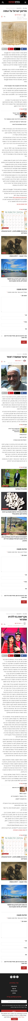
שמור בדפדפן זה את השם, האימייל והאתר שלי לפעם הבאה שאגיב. (15, 336)
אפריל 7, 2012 (21, 625)
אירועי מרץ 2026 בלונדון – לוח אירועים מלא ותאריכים (14, 232)
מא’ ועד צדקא (23, 437)
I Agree (14, 1019)
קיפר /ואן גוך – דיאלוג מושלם (18, 256)
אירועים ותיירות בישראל (10, 8)
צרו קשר (14, 988)
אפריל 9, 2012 (21, 363)
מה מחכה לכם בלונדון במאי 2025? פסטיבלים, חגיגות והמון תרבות (17, 280)
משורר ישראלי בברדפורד (16, 113)
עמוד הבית (25, 8)
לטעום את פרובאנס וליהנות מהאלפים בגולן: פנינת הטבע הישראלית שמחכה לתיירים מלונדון (14, 539)
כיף (3, 276)
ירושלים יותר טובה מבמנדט (19, 440)
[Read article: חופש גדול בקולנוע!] (14, 478)
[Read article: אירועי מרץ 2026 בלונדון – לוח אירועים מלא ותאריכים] (14, 220)
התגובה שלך (23, 295)
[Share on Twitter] (17, 49)
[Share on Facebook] (24, 49)
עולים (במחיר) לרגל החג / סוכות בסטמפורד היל (15, 119)
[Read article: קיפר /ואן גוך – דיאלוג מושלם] (14, 245)
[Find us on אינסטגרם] (17, 977)
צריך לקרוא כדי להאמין (21, 799)
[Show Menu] (25, 2)
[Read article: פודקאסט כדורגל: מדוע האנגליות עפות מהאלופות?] (23, 430)
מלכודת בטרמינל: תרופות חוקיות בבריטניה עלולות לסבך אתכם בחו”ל (14, 513)
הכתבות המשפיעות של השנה (19, 124)
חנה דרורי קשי (18, 15)
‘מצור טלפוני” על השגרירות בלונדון (18, 122)
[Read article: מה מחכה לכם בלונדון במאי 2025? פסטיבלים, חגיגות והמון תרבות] (14, 268)
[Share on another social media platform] (4, 49)
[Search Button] (3, 2)
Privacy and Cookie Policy (17, 1017)
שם (25, 315)
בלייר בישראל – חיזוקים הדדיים (18, 796)
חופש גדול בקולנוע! (21, 489)
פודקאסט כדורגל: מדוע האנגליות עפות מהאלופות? (13, 430)
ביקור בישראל (5, 533)
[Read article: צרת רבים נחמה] (23, 789)
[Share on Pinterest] (11, 49)
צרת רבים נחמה (15, 787)
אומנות (3, 253)
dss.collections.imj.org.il (19, 197)
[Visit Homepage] (14, 2)
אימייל (25, 322)
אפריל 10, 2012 (20, 17)
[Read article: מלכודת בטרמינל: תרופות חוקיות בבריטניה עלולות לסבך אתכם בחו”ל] (14, 501)
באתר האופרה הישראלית (19, 830)
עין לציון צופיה (23, 434)
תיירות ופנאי (19, 8)
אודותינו (14, 993)
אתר (26, 329)
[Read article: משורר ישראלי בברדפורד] (23, 114)
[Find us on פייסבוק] (14, 977)
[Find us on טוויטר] (11, 977)
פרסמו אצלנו (14, 986)
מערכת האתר (18, 360)
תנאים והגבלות (14, 991)
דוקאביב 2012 (23, 793)
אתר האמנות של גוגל (22, 204)
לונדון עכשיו (5, 228)
